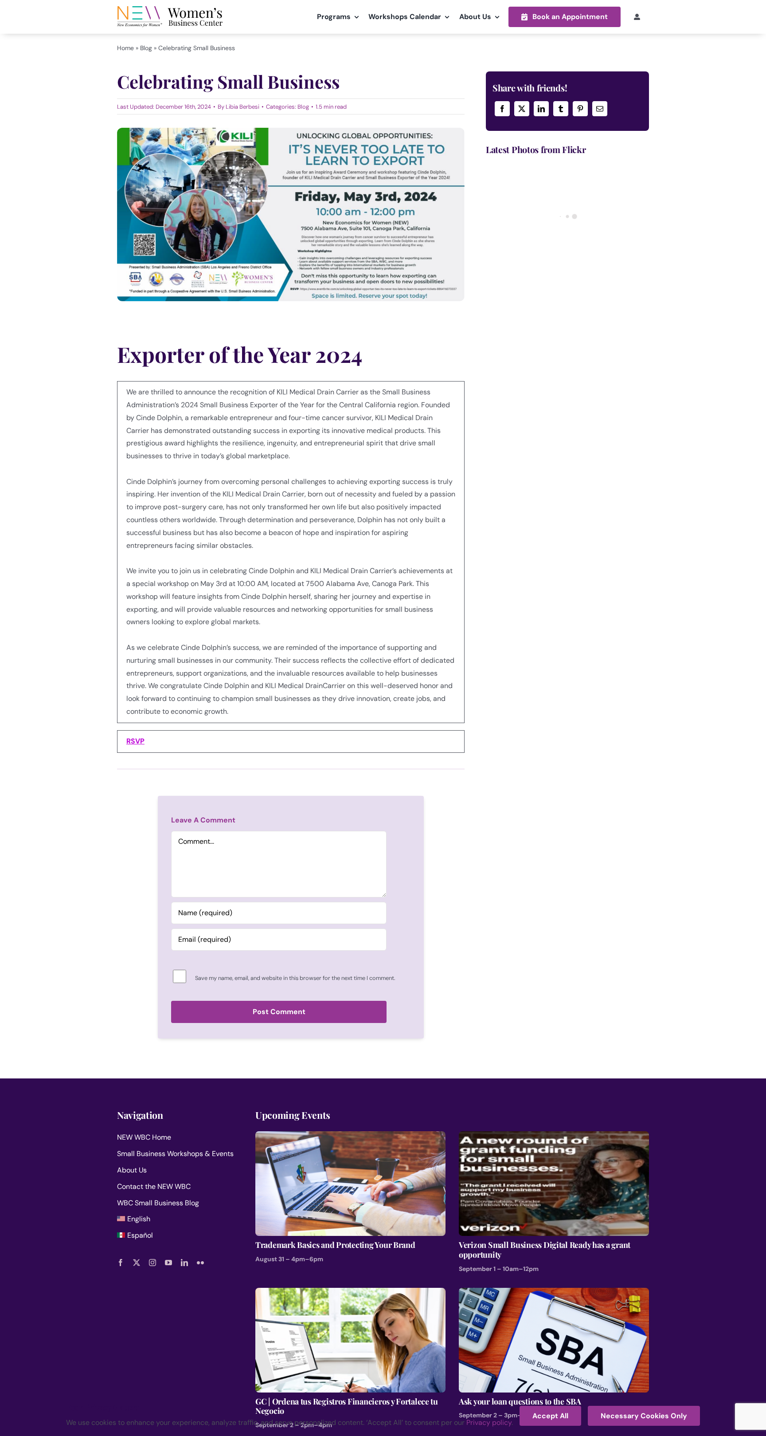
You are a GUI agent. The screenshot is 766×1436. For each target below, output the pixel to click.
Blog (146, 48)
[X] (522, 108)
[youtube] (168, 1262)
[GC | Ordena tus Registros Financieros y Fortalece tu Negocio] (350, 1293)
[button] (564, 17)
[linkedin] (184, 1262)
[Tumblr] (561, 108)
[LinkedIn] (541, 108)
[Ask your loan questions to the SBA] (554, 1293)
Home (125, 48)
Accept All (550, 1415)
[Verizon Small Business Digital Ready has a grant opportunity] (554, 1137)
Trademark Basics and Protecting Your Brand (335, 1244)
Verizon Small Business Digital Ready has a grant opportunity (544, 1249)
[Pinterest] (580, 108)
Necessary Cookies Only (644, 1415)
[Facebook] (502, 108)
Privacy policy (489, 1422)
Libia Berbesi (242, 106)
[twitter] (136, 1262)
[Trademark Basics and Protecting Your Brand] (350, 1137)
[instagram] (152, 1262)
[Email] (600, 108)
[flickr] (200, 1262)
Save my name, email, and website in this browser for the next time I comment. (295, 978)
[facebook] (120, 1262)
